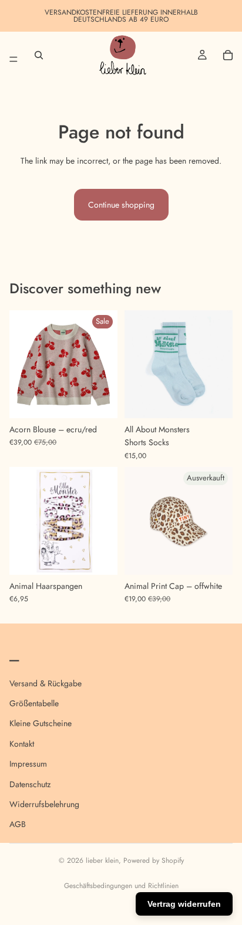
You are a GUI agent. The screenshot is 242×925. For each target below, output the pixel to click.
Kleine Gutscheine (40, 723)
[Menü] (13, 55)
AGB (17, 824)
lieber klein (102, 860)
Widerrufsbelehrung (44, 803)
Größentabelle (34, 703)
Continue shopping (121, 205)
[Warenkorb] (228, 55)
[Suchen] (39, 55)
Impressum (28, 764)
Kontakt (21, 743)
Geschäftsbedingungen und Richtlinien (121, 885)
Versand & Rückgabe (45, 683)
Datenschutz (30, 784)
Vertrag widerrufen (184, 904)
